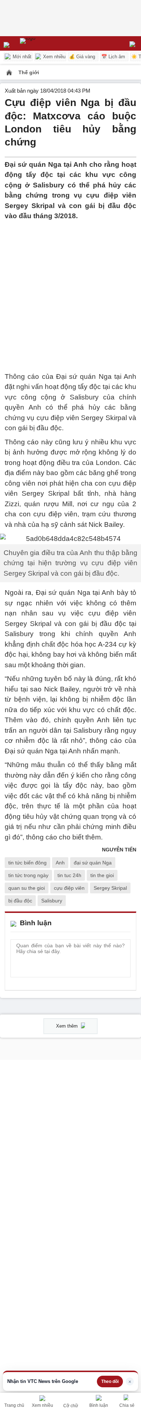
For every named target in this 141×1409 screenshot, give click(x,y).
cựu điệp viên (69, 888)
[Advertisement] (70, 292)
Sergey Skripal (110, 888)
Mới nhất (21, 56)
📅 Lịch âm (113, 56)
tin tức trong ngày (28, 875)
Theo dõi (110, 1381)
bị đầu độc (20, 901)
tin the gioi (102, 875)
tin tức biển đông (27, 863)
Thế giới (28, 72)
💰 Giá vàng (82, 56)
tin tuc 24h (69, 875)
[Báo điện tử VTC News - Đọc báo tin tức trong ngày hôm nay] (44, 43)
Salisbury (51, 901)
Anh (60, 863)
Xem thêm (67, 1026)
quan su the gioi (26, 888)
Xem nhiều (53, 56)
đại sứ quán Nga (93, 863)
